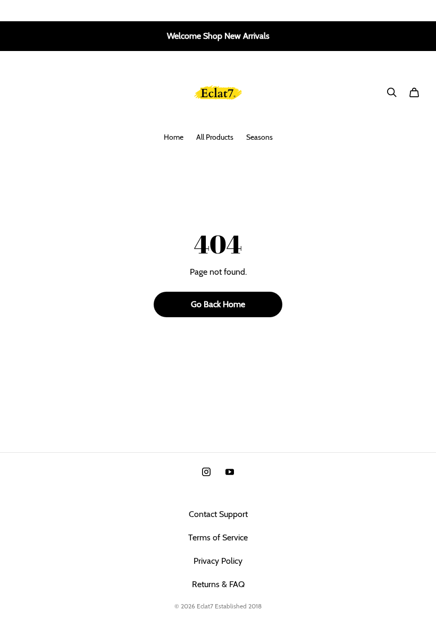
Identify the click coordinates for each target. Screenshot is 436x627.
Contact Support (218, 514)
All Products (214, 137)
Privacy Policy (218, 561)
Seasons (259, 137)
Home (173, 137)
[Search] (392, 92)
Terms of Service (218, 537)
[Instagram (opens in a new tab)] (206, 471)
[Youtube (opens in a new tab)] (229, 471)
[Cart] (414, 92)
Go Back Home (218, 304)
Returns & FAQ (218, 584)
